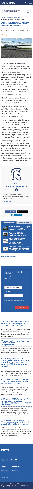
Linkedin (18, 215)
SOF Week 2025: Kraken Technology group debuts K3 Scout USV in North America (15, 422)
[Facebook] (7, 459)
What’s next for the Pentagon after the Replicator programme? (15, 343)
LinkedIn (16, 189)
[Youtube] (16, 459)
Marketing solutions (18, 474)
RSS (2, 35)
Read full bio (7, 201)
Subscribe (4, 474)
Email (6, 284)
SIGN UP (21, 307)
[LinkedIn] (2, 459)
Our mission (15, 470)
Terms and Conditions (11, 483)
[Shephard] (8, 3)
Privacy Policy (7, 300)
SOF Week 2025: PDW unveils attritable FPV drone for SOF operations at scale (15, 382)
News (8, 17)
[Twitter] (11, 459)
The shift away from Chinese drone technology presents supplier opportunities (15, 323)
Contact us (4, 477)
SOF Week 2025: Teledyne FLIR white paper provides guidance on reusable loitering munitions (16, 402)
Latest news (5, 470)
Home (3, 17)
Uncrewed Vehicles (16, 17)
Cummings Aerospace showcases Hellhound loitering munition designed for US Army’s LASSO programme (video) (16, 362)
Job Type (7, 291)
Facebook (12, 211)
